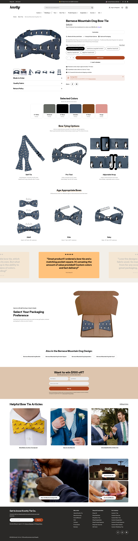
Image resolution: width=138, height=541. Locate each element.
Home (14, 17)
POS (23, 537)
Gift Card (18, 1)
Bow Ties (20, 17)
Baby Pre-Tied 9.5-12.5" (88, 52)
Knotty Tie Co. (17, 537)
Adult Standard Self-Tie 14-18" (75, 48)
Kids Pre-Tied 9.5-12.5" (73, 52)
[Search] (92, 7)
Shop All (12, 1)
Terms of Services (29, 524)
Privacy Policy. (39, 524)
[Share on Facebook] (72, 84)
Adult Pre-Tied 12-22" (112, 48)
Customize (95, 32)
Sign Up (69, 388)
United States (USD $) (113, 1)
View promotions (92, 78)
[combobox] (69, 7)
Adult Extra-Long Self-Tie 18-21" (95, 48)
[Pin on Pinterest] (76, 84)
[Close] (123, 76)
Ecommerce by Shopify (32, 537)
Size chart (122, 45)
